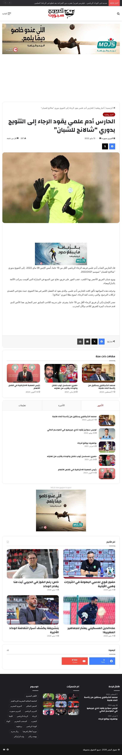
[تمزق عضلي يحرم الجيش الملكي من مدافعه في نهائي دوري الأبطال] (73, 696)
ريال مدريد (15, 731)
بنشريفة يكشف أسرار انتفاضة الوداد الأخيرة (34, 630)
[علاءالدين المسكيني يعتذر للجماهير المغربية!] (89, 610)
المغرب (34, 721)
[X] (105, 146)
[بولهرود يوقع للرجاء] (107, 447)
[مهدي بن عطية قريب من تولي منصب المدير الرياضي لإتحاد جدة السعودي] (48, 696)
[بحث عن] (118, 14)
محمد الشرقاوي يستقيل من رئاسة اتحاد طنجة (101, 386)
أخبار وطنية (99, 108)
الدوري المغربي (16, 706)
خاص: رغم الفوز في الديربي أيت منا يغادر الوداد (36, 584)
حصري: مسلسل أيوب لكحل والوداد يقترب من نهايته (65, 386)
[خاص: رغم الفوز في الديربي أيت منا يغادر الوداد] (33, 563)
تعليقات (22, 405)
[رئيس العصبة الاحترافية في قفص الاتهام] (23, 373)
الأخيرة (61, 405)
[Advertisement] (61, 79)
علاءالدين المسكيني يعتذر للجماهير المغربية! (91, 630)
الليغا (11, 716)
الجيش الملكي (31, 706)
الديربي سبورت (107, 138)
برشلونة (19, 726)
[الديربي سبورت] (61, 13)
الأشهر (100, 405)
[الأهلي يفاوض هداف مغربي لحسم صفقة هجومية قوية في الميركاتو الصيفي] (48, 704)
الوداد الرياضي (31, 726)
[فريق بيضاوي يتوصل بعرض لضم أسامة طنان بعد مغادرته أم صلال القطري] (73, 704)
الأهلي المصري (31, 696)
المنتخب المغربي (20, 721)
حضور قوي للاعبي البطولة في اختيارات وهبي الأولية (89, 584)
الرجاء (34, 716)
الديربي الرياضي (31, 711)
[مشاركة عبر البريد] (87, 342)
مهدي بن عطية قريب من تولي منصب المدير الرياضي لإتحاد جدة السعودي (77, 3)
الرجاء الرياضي (22, 716)
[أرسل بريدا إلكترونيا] (100, 138)
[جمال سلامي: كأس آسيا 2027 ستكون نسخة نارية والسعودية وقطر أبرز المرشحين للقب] (61, 712)
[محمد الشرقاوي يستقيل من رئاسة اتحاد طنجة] (98, 373)
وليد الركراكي (19, 736)
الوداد (8, 721)
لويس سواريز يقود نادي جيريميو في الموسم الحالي (72, 430)
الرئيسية (109, 108)
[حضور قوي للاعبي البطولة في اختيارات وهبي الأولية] (89, 563)
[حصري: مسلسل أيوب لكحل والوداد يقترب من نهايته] (61, 373)
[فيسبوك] (112, 146)
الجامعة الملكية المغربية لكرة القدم (24, 701)
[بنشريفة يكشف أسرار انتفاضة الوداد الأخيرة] (33, 610)
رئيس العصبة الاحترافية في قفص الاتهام (24, 386)
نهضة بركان (32, 736)
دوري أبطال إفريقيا (30, 731)
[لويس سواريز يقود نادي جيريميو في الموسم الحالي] (107, 433)
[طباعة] (80, 342)
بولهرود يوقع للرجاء (87, 443)
